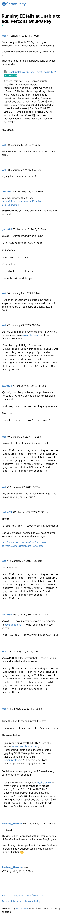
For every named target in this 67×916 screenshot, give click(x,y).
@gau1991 (8, 210)
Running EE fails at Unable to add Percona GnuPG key (31, 18)
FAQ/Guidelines (36, 895)
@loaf (5, 235)
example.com (30, 335)
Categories (18, 895)
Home (5, 895)
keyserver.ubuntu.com (24, 746)
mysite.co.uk (44, 782)
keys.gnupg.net (13, 624)
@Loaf (5, 392)
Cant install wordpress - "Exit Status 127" (32, 71)
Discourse (22, 908)
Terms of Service (11, 901)
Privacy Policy (32, 901)
